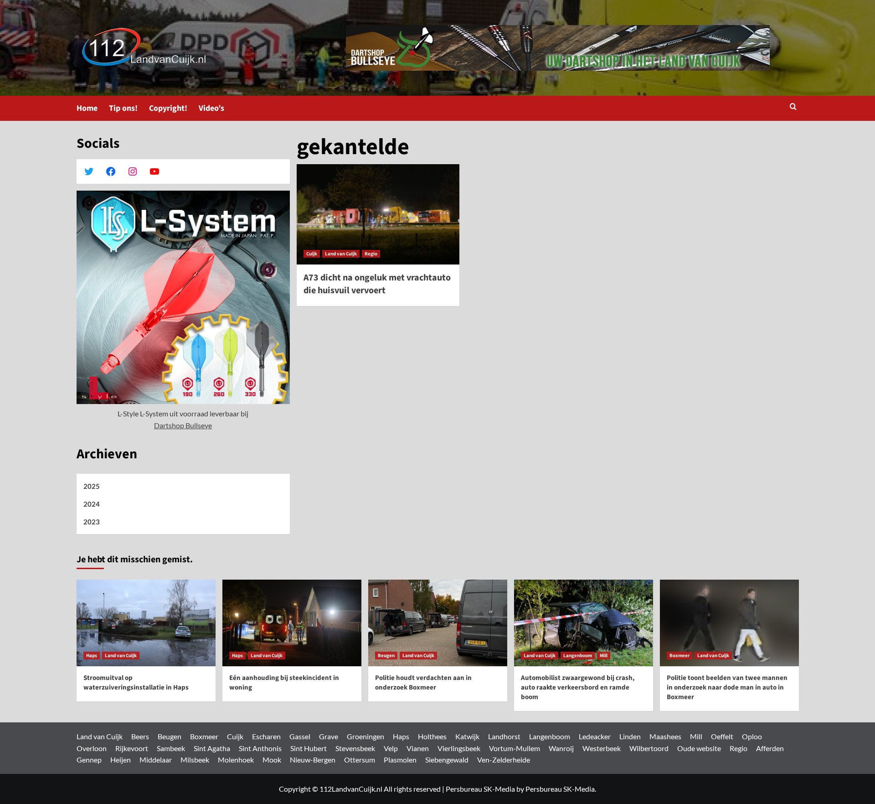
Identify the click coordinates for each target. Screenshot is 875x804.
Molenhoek (236, 759)
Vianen (418, 748)
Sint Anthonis (260, 748)
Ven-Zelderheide (503, 759)
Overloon (92, 748)
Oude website (699, 748)
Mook (271, 759)
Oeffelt (722, 736)
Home (87, 108)
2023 (91, 522)
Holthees (432, 736)
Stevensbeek (355, 748)
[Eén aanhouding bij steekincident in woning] (291, 623)
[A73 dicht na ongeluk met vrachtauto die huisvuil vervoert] (378, 214)
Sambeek (171, 748)
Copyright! (168, 108)
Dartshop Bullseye (183, 425)
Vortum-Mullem (514, 748)
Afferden (770, 748)
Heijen (120, 759)
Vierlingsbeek (459, 748)
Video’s (211, 108)
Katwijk (467, 736)
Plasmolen (400, 759)
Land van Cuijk (341, 253)
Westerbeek (601, 748)
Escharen (266, 736)
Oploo (752, 736)
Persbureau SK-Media (480, 788)
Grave (328, 736)
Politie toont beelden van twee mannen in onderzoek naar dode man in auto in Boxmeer (727, 687)
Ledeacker (595, 736)
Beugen (386, 655)
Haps (91, 655)
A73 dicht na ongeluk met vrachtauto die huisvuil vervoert (377, 284)
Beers (140, 736)
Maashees (665, 736)
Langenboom (577, 655)
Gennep (89, 759)
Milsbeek (194, 759)
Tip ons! (123, 108)
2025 (91, 486)
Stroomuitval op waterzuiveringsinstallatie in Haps (136, 682)
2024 (91, 504)
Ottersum (359, 759)
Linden (630, 736)
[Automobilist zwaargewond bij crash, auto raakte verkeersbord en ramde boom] (583, 623)
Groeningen (365, 736)
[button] (793, 107)
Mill (603, 655)
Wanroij (561, 748)
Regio (371, 253)
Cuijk (311, 253)
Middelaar (155, 759)
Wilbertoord (649, 748)
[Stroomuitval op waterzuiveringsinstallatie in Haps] (146, 623)
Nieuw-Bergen (312, 759)
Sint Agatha (212, 748)
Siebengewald (446, 759)
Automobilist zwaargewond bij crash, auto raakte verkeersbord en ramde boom (578, 687)
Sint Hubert (308, 748)
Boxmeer (679, 655)
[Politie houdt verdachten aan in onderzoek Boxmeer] (437, 623)
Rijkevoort (131, 748)
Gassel (299, 736)
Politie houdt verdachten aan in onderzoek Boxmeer (423, 682)
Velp (391, 748)
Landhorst (504, 736)
